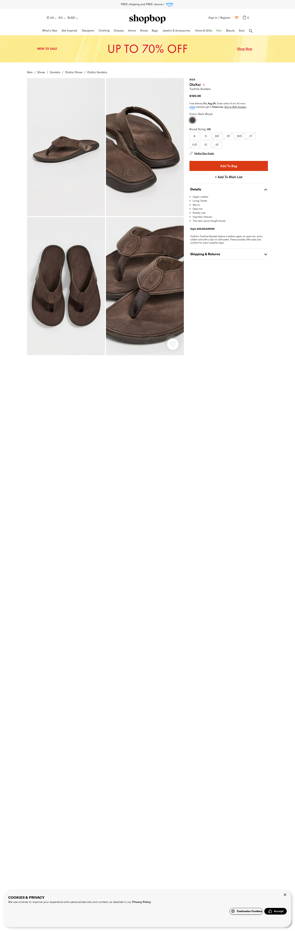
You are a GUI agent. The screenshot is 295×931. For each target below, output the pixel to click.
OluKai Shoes (73, 72)
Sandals (55, 72)
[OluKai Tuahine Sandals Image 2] (66, 286)
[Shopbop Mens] (147, 18)
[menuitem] (52, 17)
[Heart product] (173, 344)
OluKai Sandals (97, 72)
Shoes (41, 72)
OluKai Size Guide (204, 153)
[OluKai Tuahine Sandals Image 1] (145, 147)
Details (195, 189)
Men (30, 72)
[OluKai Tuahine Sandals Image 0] (66, 147)
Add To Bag (228, 166)
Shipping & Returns (205, 254)
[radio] (194, 136)
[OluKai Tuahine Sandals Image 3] (145, 286)
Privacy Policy (141, 902)
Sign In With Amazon (235, 106)
